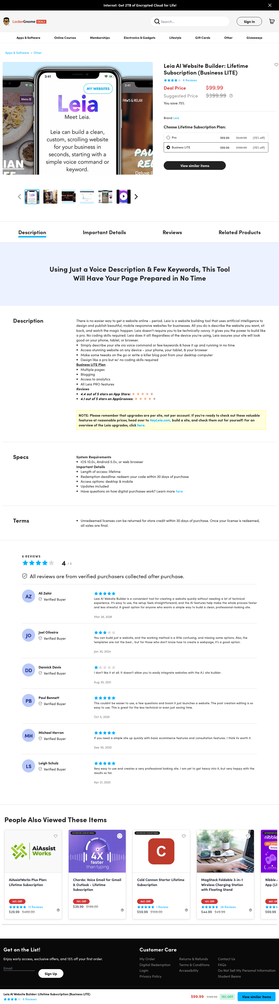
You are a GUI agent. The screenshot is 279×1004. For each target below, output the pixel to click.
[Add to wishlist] (276, 64)
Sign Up (51, 973)
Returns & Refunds (193, 958)
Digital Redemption (155, 964)
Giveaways (254, 37)
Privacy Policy (151, 976)
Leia (176, 118)
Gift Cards (202, 37)
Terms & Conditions (194, 964)
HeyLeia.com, (160, 420)
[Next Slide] (136, 196)
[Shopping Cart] (271, 21)
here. (140, 425)
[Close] (270, 5)
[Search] (157, 21)
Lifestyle (175, 37)
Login (144, 970)
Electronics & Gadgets (139, 37)
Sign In (249, 21)
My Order (147, 958)
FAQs (222, 964)
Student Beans (229, 976)
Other (228, 37)
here (179, 491)
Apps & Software (28, 37)
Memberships (100, 37)
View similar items (194, 165)
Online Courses (65, 37)
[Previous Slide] (19, 196)
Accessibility (188, 970)
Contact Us (226, 958)
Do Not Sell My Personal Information (247, 970)
